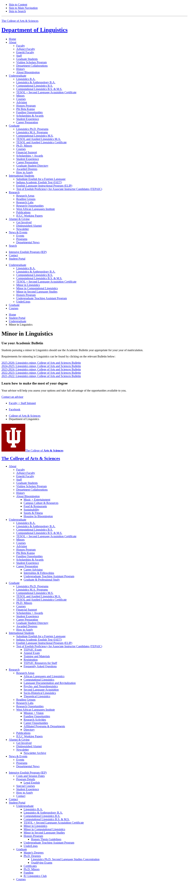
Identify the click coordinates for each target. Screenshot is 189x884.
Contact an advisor (12, 396)
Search (13, 245)
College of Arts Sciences (24, 415)
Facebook (14, 409)
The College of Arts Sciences (19, 20)
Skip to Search (17, 11)
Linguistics (34, 29)
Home (12, 39)
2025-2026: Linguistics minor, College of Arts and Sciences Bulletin (41, 362)
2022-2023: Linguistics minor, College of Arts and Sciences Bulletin (41, 372)
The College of (44, 450)
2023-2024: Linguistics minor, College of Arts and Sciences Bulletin (41, 369)
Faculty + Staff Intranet (22, 403)
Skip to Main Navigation (23, 7)
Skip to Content (18, 4)
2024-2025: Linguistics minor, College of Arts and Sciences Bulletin (41, 366)
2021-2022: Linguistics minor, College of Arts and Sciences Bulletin (41, 376)
